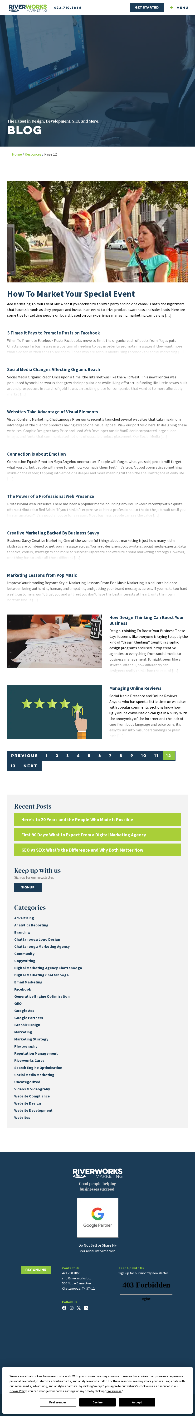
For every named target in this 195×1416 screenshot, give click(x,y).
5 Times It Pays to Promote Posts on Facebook (53, 333)
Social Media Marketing (34, 1074)
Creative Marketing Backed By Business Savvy (53, 533)
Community (24, 953)
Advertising (24, 917)
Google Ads (24, 1010)
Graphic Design (27, 1024)
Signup (27, 887)
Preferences (58, 1402)
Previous (24, 755)
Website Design (27, 1103)
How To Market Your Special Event (71, 293)
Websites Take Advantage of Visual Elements (52, 412)
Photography (25, 1046)
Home (17, 154)
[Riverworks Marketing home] (28, 8)
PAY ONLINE (35, 1270)
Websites (22, 1117)
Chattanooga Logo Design (37, 939)
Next (31, 765)
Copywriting (24, 960)
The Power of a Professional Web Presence (50, 496)
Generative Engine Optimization (42, 996)
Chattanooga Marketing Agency (42, 946)
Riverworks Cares (29, 1060)
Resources (33, 154)
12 (168, 755)
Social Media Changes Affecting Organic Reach (53, 369)
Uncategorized (27, 1081)
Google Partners (28, 1017)
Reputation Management (36, 1053)
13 (13, 765)
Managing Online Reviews (135, 688)
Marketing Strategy (31, 1039)
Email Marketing (28, 982)
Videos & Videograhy (32, 1089)
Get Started (147, 7)
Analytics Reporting (31, 925)
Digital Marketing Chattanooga (41, 975)
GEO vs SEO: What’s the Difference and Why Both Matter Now (82, 850)
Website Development (33, 1110)
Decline (97, 1402)
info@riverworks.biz (76, 1278)
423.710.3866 (68, 7)
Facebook (22, 989)
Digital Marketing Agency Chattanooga (48, 967)
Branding (22, 932)
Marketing (23, 1032)
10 (144, 755)
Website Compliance (32, 1096)
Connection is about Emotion (36, 454)
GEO (18, 1003)
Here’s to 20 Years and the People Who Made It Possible (77, 819)
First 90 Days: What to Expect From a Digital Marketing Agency (83, 835)
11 (156, 755)
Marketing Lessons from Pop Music (42, 575)
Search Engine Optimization (38, 1067)
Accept (137, 1402)
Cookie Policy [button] (18, 1391)
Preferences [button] (114, 1391)
